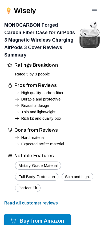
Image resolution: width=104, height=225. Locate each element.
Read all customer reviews (31, 203)
